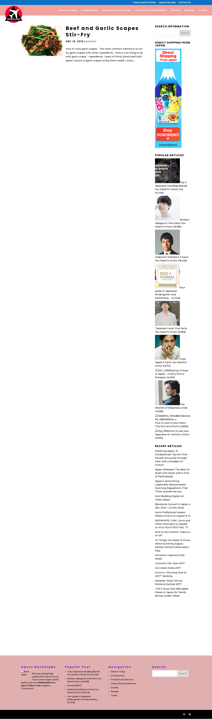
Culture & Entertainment (151, 10)
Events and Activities (144, 2)
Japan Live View (167, 2)
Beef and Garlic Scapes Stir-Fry (102, 31)
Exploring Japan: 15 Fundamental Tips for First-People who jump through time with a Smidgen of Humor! (171, 457)
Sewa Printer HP (165, 604)
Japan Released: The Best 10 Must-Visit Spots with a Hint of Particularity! (172, 473)
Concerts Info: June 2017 (170, 563)
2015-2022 (92, 714)
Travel (203, 10)
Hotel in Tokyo (68, 10)
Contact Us (185, 2)
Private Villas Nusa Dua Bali (171, 643)
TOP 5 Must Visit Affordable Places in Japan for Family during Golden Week (171, 592)
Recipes (190, 10)
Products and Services (116, 10)
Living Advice (89, 10)
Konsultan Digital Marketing (172, 639)
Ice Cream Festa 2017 (168, 567)
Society (176, 10)
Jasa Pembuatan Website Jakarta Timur (53, 714)
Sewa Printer (181, 635)
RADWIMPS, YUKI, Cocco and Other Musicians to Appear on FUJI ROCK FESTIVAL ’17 (172, 524)
